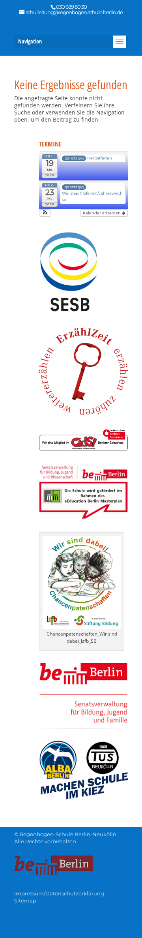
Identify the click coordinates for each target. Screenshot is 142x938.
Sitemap (25, 900)
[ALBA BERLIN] (83, 797)
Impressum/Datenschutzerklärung (59, 893)
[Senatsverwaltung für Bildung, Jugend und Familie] (83, 721)
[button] (44, 213)
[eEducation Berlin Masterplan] (83, 516)
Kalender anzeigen (102, 213)
